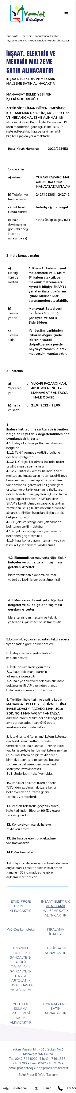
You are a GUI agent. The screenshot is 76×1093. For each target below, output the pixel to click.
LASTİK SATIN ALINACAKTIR (55, 950)
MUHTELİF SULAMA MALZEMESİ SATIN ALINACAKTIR (20, 1013)
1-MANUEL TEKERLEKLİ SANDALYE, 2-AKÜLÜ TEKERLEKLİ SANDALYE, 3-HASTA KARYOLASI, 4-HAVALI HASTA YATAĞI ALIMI (21, 969)
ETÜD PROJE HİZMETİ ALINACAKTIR (20, 906)
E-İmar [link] (46, 1088)
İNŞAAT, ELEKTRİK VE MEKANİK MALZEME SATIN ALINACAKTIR (55, 908)
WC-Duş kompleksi (21, 929)
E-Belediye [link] (19, 1088)
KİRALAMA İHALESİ (55, 931)
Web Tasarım (48, 1074)
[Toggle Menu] (66, 13)
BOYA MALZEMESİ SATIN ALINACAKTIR (55, 1008)
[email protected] (20, 1068)
